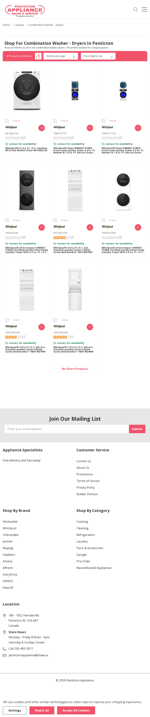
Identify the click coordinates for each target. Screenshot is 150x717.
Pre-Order (83, 561)
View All (8, 588)
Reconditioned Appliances (94, 568)
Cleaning (82, 528)
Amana (7, 561)
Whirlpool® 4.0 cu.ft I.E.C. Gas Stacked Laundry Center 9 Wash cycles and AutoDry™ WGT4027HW (72, 250)
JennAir (8, 541)
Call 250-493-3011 (21, 649)
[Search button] (136, 9)
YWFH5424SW (109, 232)
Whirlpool (9, 528)
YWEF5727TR (60, 133)
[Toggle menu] (144, 9)
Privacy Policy (85, 487)
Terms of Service (88, 481)
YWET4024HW (60, 332)
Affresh (8, 568)
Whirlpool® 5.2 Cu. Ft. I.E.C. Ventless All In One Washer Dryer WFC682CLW (26, 149)
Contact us (83, 461)
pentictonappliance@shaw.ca (28, 655)
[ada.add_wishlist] (41, 128)
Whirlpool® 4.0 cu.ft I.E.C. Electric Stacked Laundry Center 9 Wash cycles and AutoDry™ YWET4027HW (25, 349)
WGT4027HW (60, 232)
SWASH (8, 581)
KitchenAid (10, 522)
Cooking (82, 522)
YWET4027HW (12, 332)
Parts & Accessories (89, 548)
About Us (82, 468)
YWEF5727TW (109, 133)
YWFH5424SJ (11, 232)
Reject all (42, 710)
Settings (14, 710)
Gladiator (9, 555)
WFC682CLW (11, 133)
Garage (81, 555)
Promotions (84, 474)
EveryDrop (10, 574)
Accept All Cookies (76, 710)
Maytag (8, 548)
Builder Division (87, 494)
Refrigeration (85, 535)
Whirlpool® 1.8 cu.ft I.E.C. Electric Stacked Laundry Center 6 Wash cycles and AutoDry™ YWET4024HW (73, 349)
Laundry (82, 541)
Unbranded (10, 535)
